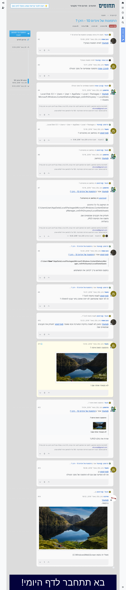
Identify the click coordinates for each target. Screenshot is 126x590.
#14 (39, 496)
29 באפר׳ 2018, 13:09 (88, 39)
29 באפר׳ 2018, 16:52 (90, 496)
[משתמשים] (123, 18)
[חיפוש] (123, 23)
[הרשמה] (3, 8)
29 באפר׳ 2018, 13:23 (88, 320)
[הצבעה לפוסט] (49, 50)
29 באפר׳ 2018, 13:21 (91, 292)
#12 (39, 407)
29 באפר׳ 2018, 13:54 (90, 407)
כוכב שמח (105, 39)
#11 (39, 344)
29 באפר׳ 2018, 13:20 (88, 251)
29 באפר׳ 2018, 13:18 (90, 188)
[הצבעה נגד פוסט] (40, 50)
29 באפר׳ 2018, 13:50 (91, 344)
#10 (39, 320)
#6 (39, 155)
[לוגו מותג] (107, 6)
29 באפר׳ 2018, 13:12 (90, 90)
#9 (39, 292)
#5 (39, 129)
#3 (39, 65)
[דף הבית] (123, 3)
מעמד (106, 35)
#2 (39, 39)
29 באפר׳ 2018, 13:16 (91, 129)
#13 (39, 468)
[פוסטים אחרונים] (123, 13)
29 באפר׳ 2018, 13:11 (91, 65)
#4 (39, 90)
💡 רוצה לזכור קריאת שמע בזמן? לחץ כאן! (29, 6)
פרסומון (106, 90)
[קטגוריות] (123, 8)
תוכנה (112, 26)
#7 (39, 188)
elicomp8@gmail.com (99, 108)
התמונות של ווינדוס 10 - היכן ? (83, 191)
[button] (123, 587)
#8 (39, 251)
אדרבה (106, 496)
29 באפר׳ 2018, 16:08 (91, 468)
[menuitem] (3, 3)
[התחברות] (3, 3)
